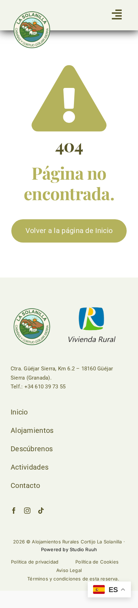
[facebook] (14, 510)
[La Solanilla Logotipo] (32, 12)
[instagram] (27, 510)
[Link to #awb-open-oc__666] (117, 14)
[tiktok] (41, 510)
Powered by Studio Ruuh (69, 549)
